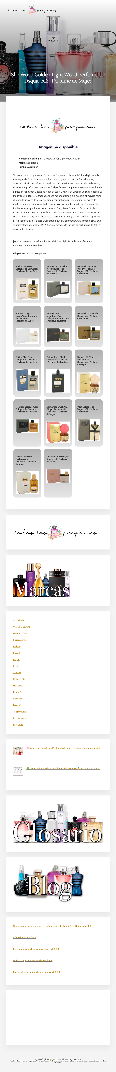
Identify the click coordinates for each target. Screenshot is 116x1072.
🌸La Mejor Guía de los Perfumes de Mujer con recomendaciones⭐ (63, 747)
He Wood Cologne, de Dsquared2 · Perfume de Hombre (87, 316)
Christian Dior (19, 679)
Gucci (15, 666)
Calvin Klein (18, 620)
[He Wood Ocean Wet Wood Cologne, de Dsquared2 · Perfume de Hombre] (88, 288)
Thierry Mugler (19, 712)
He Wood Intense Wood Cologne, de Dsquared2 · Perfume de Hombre (27, 409)
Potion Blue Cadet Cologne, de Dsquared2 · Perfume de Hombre (27, 359)
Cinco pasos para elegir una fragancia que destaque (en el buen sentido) (52, 925)
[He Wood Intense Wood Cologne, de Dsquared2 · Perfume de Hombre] (27, 426)
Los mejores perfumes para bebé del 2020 (36, 948)
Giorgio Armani (20, 640)
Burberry (17, 646)
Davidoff (17, 705)
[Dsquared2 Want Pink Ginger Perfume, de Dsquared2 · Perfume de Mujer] (58, 432)
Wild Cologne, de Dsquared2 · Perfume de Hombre (87, 409)
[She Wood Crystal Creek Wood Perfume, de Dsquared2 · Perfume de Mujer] (27, 336)
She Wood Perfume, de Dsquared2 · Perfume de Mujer (57, 459)
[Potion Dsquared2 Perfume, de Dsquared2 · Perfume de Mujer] (27, 483)
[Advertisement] (58, 41)
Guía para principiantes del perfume (32, 960)
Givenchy (17, 653)
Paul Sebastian (20, 718)
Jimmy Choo (18, 692)
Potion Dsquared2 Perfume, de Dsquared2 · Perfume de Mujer (26, 460)
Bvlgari (16, 659)
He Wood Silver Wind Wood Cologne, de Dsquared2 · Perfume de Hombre (56, 270)
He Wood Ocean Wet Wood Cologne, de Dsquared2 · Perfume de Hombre (87, 270)
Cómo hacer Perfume (24, 937)
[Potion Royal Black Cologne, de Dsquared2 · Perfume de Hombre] (58, 381)
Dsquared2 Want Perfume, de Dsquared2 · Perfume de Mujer (87, 361)
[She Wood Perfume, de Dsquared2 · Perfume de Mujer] (58, 476)
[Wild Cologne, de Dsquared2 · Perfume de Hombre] (88, 430)
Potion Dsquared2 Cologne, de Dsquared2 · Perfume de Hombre (27, 269)
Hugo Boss (18, 686)
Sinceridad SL (53, 1059)
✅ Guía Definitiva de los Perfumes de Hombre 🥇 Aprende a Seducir (63, 768)
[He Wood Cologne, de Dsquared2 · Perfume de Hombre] (88, 332)
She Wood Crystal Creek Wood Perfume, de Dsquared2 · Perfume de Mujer (26, 317)
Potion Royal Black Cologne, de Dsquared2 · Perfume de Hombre (57, 359)
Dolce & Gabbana (21, 633)
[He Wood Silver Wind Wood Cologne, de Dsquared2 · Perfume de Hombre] (58, 289)
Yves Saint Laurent (21, 627)
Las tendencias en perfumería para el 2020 (36, 971)
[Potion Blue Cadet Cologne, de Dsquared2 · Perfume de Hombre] (27, 380)
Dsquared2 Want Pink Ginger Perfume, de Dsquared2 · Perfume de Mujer (57, 411)
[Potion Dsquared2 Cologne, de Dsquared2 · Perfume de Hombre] (27, 289)
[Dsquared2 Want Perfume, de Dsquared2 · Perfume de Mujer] (88, 382)
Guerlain (17, 672)
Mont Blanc (18, 699)
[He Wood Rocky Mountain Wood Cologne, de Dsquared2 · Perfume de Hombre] (58, 335)
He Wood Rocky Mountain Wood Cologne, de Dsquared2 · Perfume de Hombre (57, 317)
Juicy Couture (18, 725)
